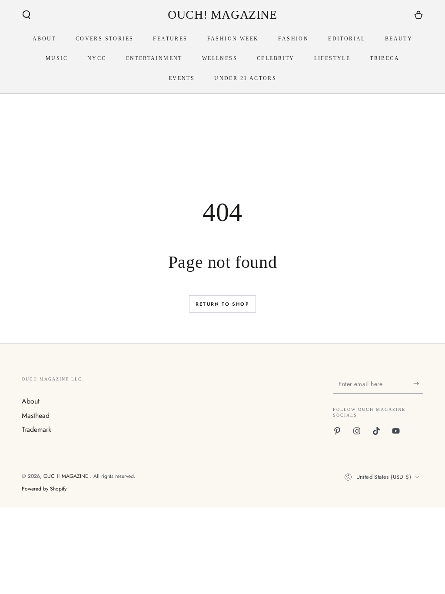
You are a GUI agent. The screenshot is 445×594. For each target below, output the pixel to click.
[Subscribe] (418, 383)
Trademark (36, 429)
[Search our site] (26, 14)
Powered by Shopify (44, 489)
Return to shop (222, 303)
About (31, 401)
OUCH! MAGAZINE (66, 476)
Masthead (36, 415)
